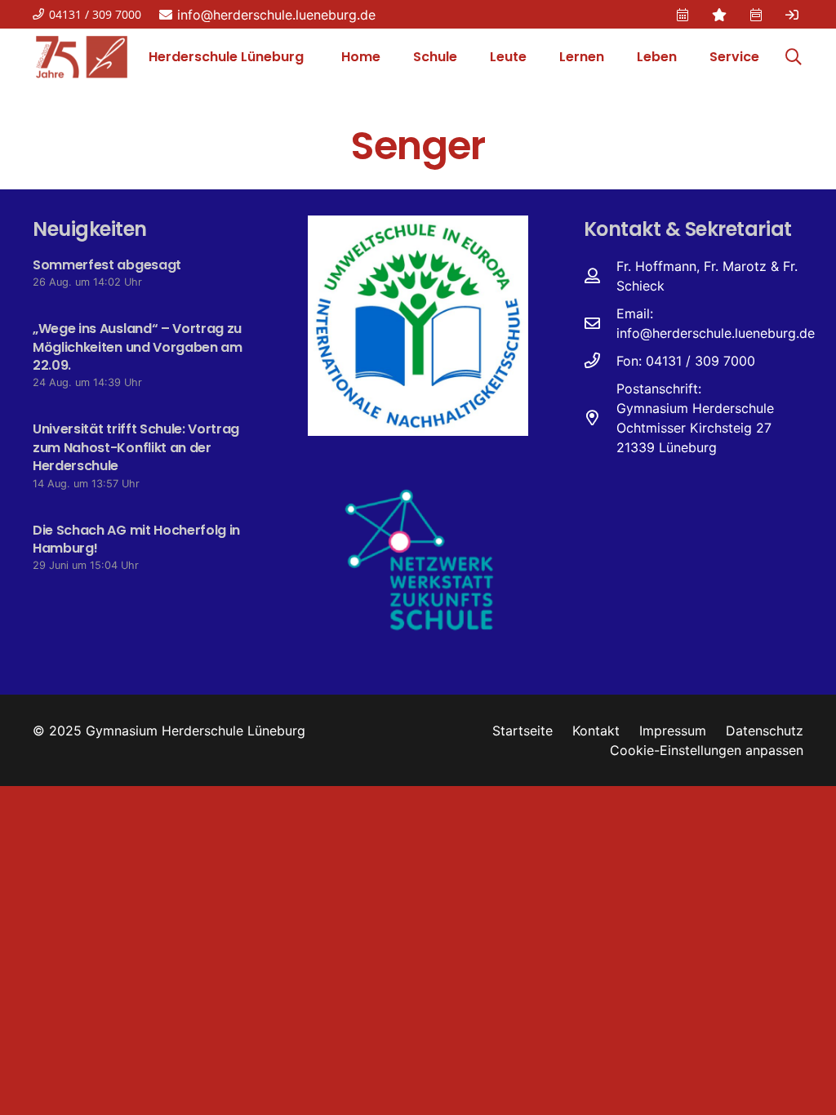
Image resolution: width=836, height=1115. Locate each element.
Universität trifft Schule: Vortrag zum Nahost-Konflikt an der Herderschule (136, 447)
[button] (465, 57)
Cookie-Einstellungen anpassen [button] (706, 750)
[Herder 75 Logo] (82, 57)
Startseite (522, 730)
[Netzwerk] (417, 559)
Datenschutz (764, 730)
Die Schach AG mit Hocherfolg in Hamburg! (136, 539)
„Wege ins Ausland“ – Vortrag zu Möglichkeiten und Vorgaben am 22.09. (137, 347)
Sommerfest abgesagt (107, 264)
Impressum (672, 730)
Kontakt (596, 730)
